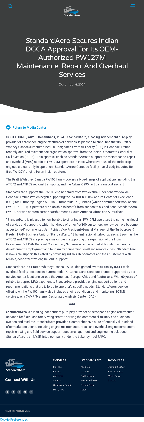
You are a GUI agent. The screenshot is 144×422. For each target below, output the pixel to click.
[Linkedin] (13, 392)
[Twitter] (19, 392)
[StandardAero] (72, 11)
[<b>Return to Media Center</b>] (8, 127)
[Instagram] (31, 392)
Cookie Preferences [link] (14, 419)
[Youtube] (25, 392)
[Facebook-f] (7, 392)
